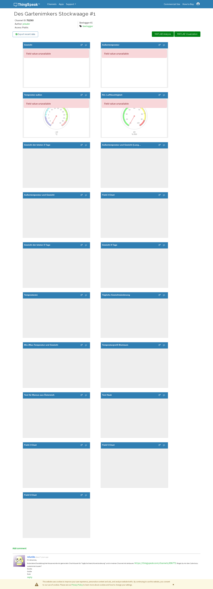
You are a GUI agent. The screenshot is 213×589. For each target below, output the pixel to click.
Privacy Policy (77, 585)
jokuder (26, 23)
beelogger (88, 26)
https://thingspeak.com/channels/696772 (155, 563)
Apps (61, 4)
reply (29, 577)
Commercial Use (172, 4)
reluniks (31, 556)
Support (70, 4)
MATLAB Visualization (187, 34)
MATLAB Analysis (163, 34)
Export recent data (26, 34)
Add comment (20, 548)
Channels (52, 4)
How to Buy (188, 4)
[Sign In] (198, 3)
